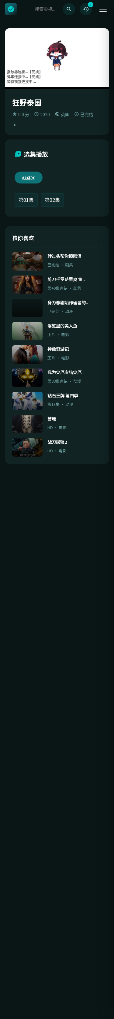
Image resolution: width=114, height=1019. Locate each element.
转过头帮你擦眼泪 (64, 256)
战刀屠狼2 (57, 442)
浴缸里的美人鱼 (62, 325)
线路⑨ (28, 177)
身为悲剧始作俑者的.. (67, 302)
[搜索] (69, 9)
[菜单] (103, 9)
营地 (51, 418)
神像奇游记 (58, 349)
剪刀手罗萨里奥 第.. (66, 279)
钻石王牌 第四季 (62, 395)
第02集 (52, 199)
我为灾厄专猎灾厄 (64, 372)
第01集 (26, 199)
